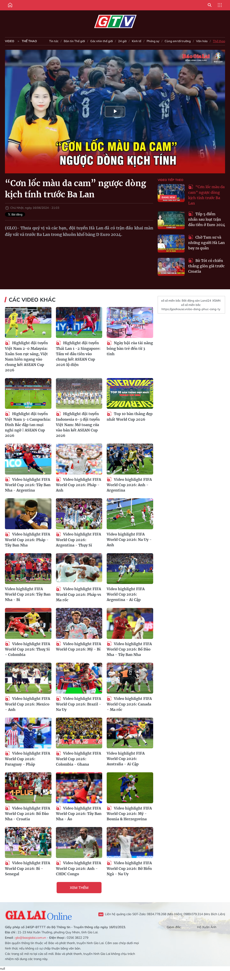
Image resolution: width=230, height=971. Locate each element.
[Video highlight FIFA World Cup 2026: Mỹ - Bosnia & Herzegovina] (130, 787)
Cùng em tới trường (178, 41)
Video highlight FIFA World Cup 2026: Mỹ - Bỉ (78, 647)
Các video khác (32, 299)
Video (9, 41)
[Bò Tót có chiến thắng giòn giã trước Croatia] (171, 267)
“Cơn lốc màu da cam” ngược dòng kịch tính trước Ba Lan (206, 195)
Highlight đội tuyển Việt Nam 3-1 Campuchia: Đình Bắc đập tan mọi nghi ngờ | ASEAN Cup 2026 (28, 424)
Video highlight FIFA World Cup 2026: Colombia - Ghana (78, 758)
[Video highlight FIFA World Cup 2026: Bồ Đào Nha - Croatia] (28, 787)
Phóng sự (153, 41)
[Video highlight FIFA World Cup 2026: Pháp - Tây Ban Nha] (28, 513)
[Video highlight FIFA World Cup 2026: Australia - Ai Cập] (130, 733)
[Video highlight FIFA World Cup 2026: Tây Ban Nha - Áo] (79, 787)
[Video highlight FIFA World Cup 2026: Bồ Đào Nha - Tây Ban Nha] (130, 623)
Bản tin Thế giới (74, 41)
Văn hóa (202, 41)
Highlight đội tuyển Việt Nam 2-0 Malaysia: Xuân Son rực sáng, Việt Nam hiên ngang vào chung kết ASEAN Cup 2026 (26, 356)
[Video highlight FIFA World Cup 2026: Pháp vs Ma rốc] (79, 568)
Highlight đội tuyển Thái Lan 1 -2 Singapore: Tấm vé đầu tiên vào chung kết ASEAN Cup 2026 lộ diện (78, 354)
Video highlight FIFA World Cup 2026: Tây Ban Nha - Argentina (28, 485)
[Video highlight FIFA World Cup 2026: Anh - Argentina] (130, 459)
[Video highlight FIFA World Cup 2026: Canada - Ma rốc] (130, 678)
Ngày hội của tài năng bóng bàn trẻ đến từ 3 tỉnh (130, 348)
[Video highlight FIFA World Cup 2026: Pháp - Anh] (79, 459)
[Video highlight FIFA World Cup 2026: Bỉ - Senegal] (28, 842)
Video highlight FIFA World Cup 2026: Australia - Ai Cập (126, 758)
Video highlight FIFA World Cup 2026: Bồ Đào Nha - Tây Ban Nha (129, 649)
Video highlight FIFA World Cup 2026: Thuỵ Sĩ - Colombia (27, 649)
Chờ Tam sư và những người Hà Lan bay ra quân (206, 242)
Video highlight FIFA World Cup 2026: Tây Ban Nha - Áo (79, 813)
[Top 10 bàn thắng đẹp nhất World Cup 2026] (130, 393)
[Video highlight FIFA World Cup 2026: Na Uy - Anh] (130, 513)
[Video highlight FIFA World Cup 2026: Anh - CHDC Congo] (79, 842)
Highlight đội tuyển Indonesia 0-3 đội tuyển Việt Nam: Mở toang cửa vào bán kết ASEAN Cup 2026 (78, 424)
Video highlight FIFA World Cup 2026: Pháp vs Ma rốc (78, 594)
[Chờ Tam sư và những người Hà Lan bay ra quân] (171, 244)
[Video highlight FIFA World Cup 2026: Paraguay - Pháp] (28, 733)
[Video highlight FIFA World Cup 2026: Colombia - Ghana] (79, 733)
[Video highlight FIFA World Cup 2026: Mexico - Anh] (28, 678)
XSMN (216, 300)
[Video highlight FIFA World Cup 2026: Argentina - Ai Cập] (130, 568)
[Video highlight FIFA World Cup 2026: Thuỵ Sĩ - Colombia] (28, 623)
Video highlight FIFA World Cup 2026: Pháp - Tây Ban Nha (27, 539)
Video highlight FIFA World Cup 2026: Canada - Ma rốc (129, 704)
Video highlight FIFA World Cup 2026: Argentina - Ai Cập (126, 594)
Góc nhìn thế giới (101, 41)
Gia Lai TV (115, 21)
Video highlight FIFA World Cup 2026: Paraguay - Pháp (27, 758)
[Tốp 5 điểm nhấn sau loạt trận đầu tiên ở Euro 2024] (171, 220)
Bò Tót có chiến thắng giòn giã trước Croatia (206, 266)
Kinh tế (136, 41)
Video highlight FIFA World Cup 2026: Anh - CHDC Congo (78, 868)
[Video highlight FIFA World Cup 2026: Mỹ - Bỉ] (79, 623)
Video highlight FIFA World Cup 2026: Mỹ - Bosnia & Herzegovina (129, 813)
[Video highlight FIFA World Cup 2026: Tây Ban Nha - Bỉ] (28, 568)
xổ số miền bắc (171, 300)
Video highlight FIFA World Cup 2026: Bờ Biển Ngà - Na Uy (129, 868)
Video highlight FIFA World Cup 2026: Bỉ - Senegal (27, 868)
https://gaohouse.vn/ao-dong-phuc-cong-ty (190, 309)
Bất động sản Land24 (196, 300)
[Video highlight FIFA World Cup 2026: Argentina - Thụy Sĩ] (79, 513)
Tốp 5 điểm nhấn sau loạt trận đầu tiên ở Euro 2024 (206, 219)
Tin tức (53, 41)
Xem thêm (79, 887)
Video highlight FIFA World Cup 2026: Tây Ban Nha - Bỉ (28, 594)
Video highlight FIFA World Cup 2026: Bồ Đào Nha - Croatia (27, 813)
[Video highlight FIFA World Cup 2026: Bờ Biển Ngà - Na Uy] (130, 842)
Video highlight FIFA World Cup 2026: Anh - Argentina (129, 485)
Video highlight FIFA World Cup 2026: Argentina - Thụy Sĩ (78, 539)
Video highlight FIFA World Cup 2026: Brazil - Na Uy (78, 704)
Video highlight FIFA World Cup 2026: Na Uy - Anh (129, 539)
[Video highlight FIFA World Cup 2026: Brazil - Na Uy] (79, 678)
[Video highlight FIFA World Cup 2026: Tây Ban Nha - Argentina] (28, 459)
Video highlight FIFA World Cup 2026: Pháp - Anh (78, 485)
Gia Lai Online (38, 914)
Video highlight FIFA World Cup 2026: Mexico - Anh (27, 704)
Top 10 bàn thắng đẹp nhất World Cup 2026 (130, 416)
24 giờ (122, 41)
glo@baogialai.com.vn (30, 938)
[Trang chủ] (10, 5)
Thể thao (29, 41)
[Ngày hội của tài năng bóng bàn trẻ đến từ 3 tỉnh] (130, 322)
